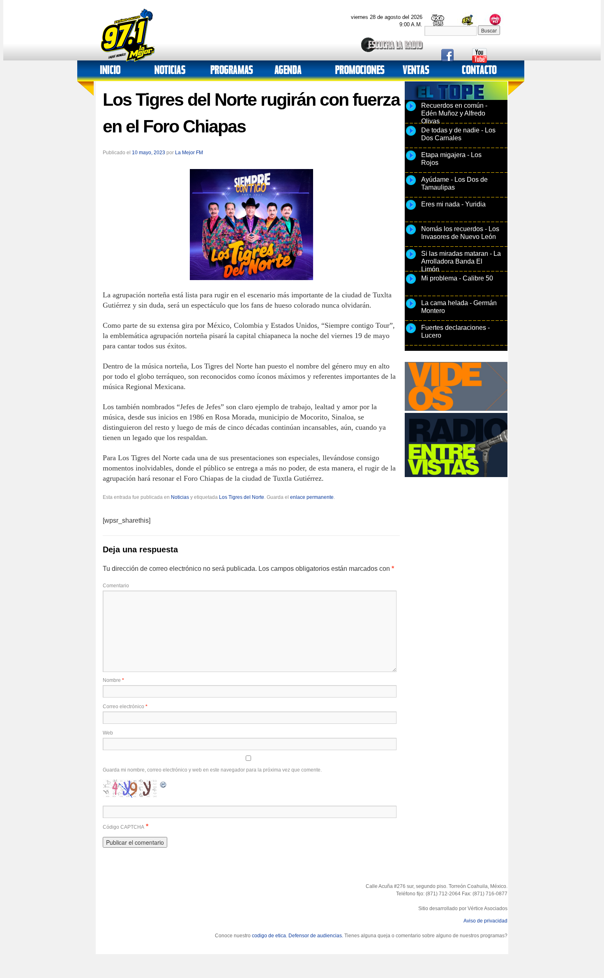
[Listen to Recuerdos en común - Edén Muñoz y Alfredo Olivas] (411, 111)
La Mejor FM (189, 152)
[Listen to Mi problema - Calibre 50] (411, 283)
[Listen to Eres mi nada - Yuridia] (411, 209)
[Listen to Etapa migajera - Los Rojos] (411, 160)
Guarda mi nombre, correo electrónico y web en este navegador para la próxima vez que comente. (212, 770)
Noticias (180, 497)
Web (108, 733)
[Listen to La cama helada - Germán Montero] (411, 308)
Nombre (113, 680)
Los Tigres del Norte (241, 497)
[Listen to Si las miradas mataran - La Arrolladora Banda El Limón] (411, 259)
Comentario (116, 586)
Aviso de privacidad (485, 921)
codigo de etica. (269, 936)
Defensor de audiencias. (315, 936)
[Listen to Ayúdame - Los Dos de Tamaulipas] (411, 185)
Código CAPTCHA (123, 827)
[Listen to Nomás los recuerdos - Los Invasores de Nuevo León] (411, 234)
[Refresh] (163, 783)
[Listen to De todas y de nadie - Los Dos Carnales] (411, 135)
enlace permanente (312, 497)
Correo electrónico (125, 706)
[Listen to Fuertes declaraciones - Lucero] (411, 333)
